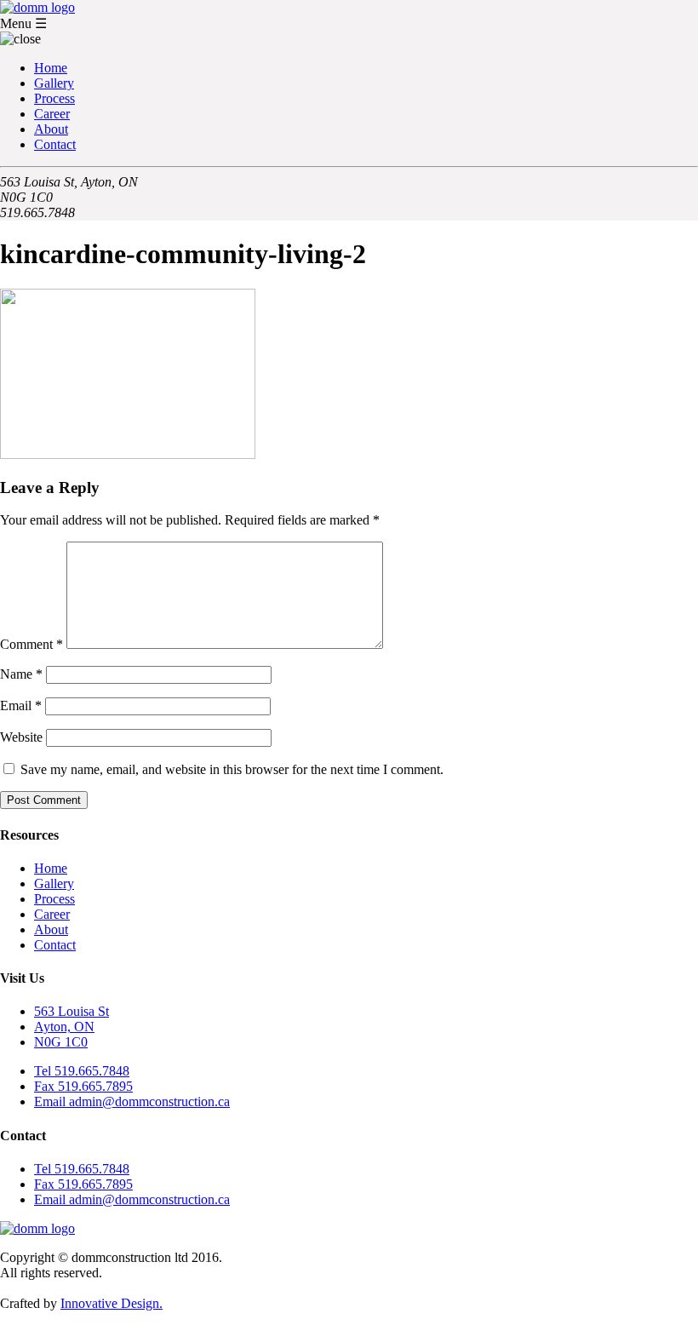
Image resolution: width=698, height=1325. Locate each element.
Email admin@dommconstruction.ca (132, 1101)
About (51, 129)
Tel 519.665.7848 (81, 1071)
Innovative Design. (111, 1303)
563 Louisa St (71, 1011)
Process (54, 98)
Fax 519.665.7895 (83, 1086)
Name (21, 674)
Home (50, 67)
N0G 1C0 (61, 1042)
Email (21, 705)
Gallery (54, 83)
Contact (55, 144)
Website (21, 737)
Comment (31, 644)
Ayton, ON (64, 1026)
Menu (23, 23)
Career (52, 113)
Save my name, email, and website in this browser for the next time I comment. (231, 769)
